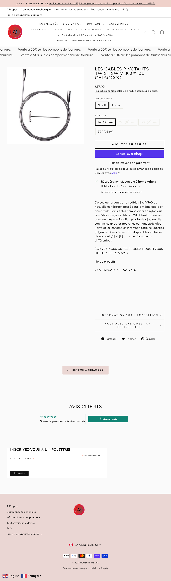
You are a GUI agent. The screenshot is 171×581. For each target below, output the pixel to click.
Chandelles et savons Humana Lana (85, 34)
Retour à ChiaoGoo (87, 370)
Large (116, 105)
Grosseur (104, 98)
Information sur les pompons (71, 9)
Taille (101, 115)
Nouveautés (48, 23)
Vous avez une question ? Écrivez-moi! (129, 325)
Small (102, 105)
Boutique (94, 23)
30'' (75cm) (149, 122)
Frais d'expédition (105, 90)
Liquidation (72, 23)
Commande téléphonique (36, 9)
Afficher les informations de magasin (121, 191)
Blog (58, 29)
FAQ (125, 9)
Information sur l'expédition (129, 315)
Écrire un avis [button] (108, 419)
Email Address (22, 459)
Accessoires (119, 23)
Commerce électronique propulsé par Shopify (85, 568)
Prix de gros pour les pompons (24, 14)
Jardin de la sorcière (85, 29)
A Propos (12, 9)
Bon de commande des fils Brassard (85, 40)
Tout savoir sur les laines (105, 9)
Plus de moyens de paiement (130, 163)
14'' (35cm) (105, 122)
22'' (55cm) (127, 122)
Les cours (39, 29)
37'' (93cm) (106, 132)
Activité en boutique (123, 29)
